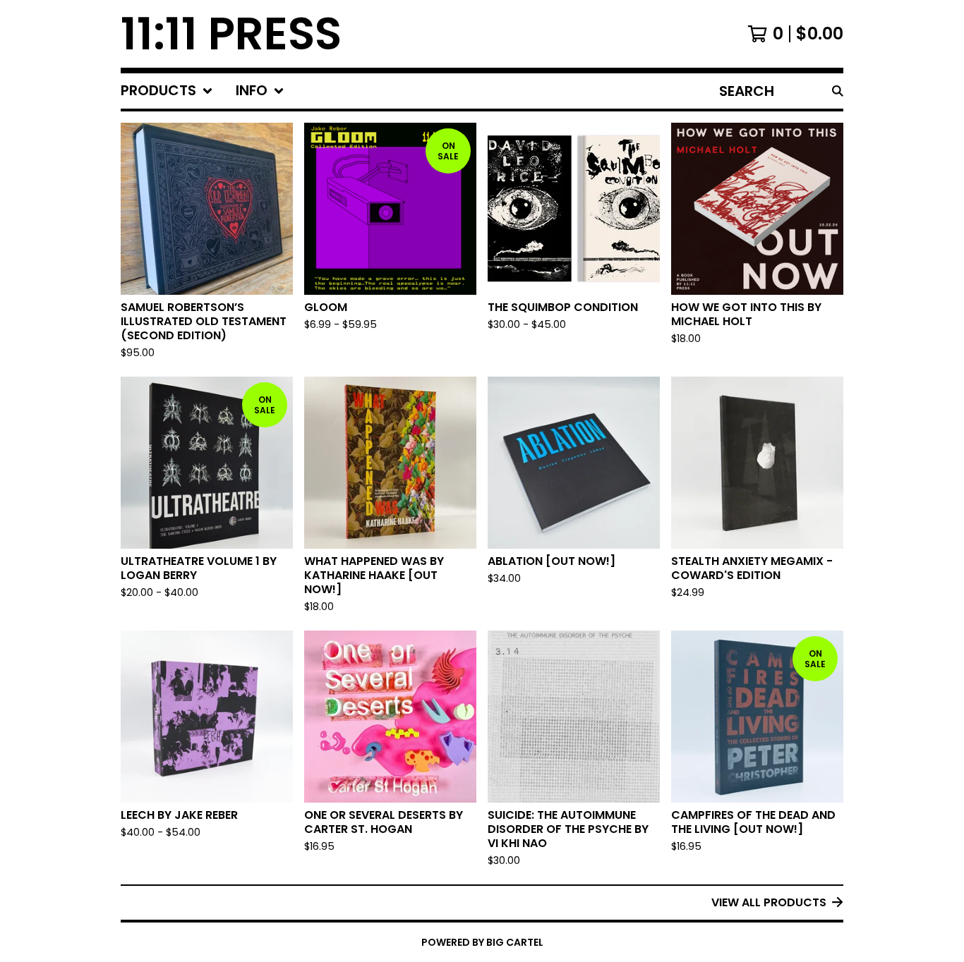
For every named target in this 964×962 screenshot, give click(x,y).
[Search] (837, 91)
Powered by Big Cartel (482, 942)
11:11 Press (231, 33)
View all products (768, 902)
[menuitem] (167, 91)
